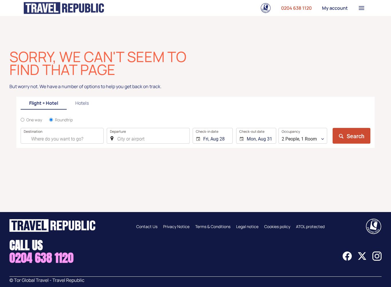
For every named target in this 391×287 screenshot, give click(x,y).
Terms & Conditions (212, 226)
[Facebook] (347, 259)
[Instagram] (377, 259)
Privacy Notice (176, 226)
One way (34, 119)
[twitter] (362, 259)
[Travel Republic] (64, 8)
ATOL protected (310, 226)
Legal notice (247, 226)
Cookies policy (277, 226)
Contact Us (146, 226)
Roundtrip (64, 119)
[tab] (44, 103)
